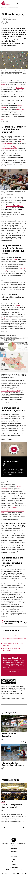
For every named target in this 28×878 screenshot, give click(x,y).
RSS (14, 859)
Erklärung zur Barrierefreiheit (14, 870)
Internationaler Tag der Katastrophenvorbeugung (12, 764)
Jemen (3, 84)
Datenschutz (13, 851)
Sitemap (14, 854)
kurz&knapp (4, 7)
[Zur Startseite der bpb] (6, 5)
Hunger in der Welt (11, 461)
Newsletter (14, 856)
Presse (14, 864)
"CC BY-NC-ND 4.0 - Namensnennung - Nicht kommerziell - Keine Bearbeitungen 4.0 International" (13, 690)
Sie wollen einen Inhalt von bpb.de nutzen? (12, 698)
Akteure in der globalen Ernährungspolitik (11, 806)
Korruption (17, 305)
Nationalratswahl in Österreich (10, 735)
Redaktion (5, 18)
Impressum (14, 848)
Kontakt (14, 862)
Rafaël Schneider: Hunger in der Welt (13, 635)
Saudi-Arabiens (20, 88)
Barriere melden (14, 867)
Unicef (15, 259)
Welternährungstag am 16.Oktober (13, 623)
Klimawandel (4, 416)
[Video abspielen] (14, 449)
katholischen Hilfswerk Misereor (14, 206)
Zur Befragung (14, 671)
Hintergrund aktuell (13, 7)
